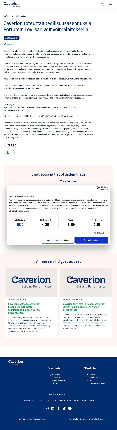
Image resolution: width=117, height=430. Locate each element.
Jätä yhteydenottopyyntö (97, 382)
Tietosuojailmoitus (87, 419)
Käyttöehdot (73, 419)
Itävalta (38, 400)
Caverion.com (28, 400)
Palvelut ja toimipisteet (94, 376)
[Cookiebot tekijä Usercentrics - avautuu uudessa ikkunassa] (98, 188)
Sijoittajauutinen (11, 38)
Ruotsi (91, 400)
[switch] (45, 224)
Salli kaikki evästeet (92, 240)
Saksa (60, 400)
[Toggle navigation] (110, 4)
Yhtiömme (56, 374)
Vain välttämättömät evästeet (58, 240)
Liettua (76, 400)
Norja (83, 400)
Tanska (47, 400)
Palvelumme (57, 377)
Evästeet (100, 419)
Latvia (68, 400)
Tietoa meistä (54, 368)
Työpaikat (56, 383)
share (9, 44)
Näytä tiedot (99, 233)
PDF (11, 152)
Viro (54, 400)
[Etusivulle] (12, 4)
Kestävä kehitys (58, 380)
